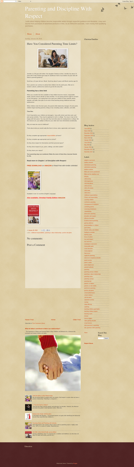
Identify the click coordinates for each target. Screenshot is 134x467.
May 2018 (87, 144)
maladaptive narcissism (90, 244)
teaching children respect (91, 311)
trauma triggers (88, 318)
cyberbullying (87, 211)
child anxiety (87, 179)
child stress (87, 192)
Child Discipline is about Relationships (43, 395)
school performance (89, 292)
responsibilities (51, 135)
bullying (86, 176)
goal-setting (87, 227)
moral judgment (88, 251)
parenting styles (88, 276)
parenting (86, 269)
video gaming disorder (90, 320)
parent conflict (88, 262)
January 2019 (87, 140)
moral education (88, 248)
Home (29, 34)
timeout (86, 316)
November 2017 (88, 152)
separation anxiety (89, 299)
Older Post (77, 320)
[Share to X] (46, 230)
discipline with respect (90, 216)
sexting (86, 302)
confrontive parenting (89, 202)
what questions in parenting (91, 325)
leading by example (89, 232)
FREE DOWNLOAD (34, 166)
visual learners (88, 323)
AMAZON (48, 166)
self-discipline (88, 297)
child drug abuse (88, 183)
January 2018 (87, 147)
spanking (86, 306)
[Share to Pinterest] (49, 230)
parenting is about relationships (53, 232)
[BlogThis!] (44, 230)
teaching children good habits (92, 309)
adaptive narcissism (89, 160)
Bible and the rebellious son (91, 174)
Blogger (75, 463)
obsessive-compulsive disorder (92, 258)
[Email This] (42, 230)
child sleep (87, 190)
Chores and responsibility (91, 197)
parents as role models (90, 285)
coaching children (89, 199)
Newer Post (29, 320)
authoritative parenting (90, 167)
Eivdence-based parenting (91, 220)
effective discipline (89, 218)
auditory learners (88, 162)
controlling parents (89, 206)
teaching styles (88, 313)
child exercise (88, 185)
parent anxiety (88, 260)
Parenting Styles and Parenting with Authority (44, 423)
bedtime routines (88, 169)
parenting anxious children (91, 272)
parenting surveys (89, 278)
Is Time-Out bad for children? (40, 405)
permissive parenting (89, 288)
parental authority (88, 267)
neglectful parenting (89, 255)
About (37, 34)
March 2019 (87, 138)
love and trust (88, 241)
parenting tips (87, 281)
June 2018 (87, 142)
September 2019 (88, 135)
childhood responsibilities (37, 232)
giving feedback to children (91, 225)
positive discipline (67, 232)
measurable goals (89, 246)
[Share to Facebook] (47, 230)
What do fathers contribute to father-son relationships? (42, 328)
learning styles (88, 234)
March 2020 (87, 131)
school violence (88, 295)
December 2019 (88, 133)
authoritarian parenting (90, 165)
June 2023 (87, 128)
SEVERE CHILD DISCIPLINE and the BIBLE (44, 432)
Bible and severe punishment (92, 171)
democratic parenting (89, 213)
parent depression (89, 265)
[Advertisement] (53, 303)
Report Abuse (88, 343)
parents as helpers (89, 283)
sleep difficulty (88, 304)
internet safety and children (91, 230)
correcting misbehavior (90, 209)
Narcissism (87, 253)
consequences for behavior (91, 204)
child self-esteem (88, 188)
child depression (88, 181)
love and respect (88, 239)
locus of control (88, 237)
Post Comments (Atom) (38, 323)
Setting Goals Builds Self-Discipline (42, 414)
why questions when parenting (92, 327)
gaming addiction (88, 223)
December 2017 (88, 149)
